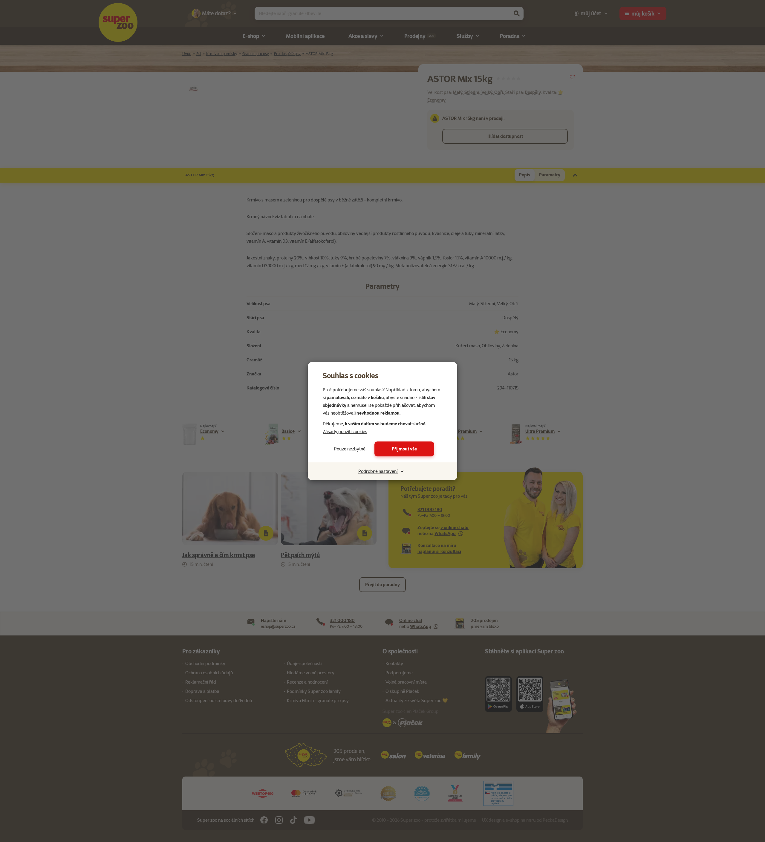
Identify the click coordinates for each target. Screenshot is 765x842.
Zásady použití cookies (345, 432)
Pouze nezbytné (349, 449)
